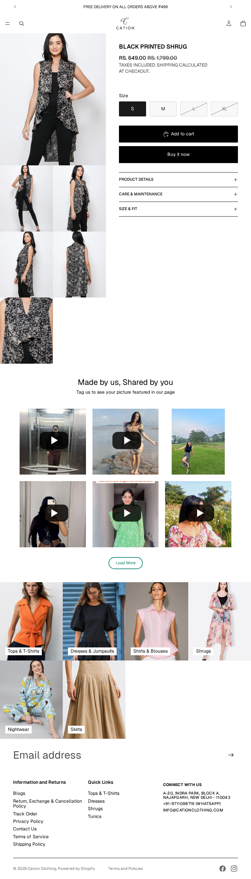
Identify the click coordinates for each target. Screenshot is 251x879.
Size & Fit (128, 208)
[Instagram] (234, 868)
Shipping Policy (29, 844)
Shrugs (95, 808)
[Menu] (7, 23)
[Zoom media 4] (26, 265)
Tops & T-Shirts (103, 793)
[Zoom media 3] (79, 198)
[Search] (21, 23)
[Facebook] (222, 868)
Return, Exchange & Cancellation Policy (47, 803)
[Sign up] (231, 755)
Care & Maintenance (140, 194)
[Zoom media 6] (26, 330)
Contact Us (25, 829)
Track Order (25, 813)
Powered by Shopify (76, 868)
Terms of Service (31, 837)
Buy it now (178, 154)
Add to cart (182, 134)
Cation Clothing (42, 868)
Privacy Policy (28, 821)
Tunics (94, 816)
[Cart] (243, 23)
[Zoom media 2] (26, 198)
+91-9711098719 (179, 803)
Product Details (136, 179)
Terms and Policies (125, 868)
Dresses (96, 801)
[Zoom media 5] (79, 265)
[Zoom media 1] (53, 99)
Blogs (19, 793)
